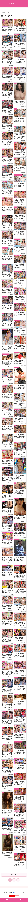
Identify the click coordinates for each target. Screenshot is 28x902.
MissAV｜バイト (16, 892)
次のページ (14, 874)
